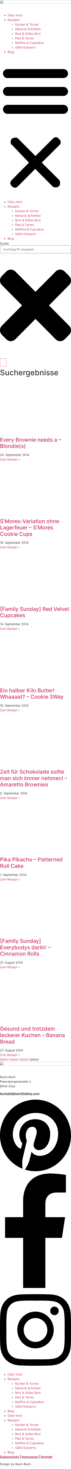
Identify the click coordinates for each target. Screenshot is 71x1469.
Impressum (30, 1457)
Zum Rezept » (10, 459)
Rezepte (13, 20)
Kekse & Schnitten (28, 29)
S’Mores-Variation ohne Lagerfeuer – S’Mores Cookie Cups (29, 527)
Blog (11, 52)
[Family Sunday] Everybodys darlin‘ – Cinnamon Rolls (25, 947)
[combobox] (35, 249)
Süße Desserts (25, 47)
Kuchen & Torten (27, 24)
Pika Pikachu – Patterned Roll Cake (31, 862)
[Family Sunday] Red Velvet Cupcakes (34, 612)
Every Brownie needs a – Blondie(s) (30, 443)
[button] (35, 127)
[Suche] (3, 362)
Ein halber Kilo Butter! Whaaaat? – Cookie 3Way (32, 693)
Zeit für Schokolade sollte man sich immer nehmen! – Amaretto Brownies (33, 778)
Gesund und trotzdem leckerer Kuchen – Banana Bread (32, 1035)
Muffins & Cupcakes (29, 43)
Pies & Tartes (24, 38)
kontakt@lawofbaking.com (20, 1093)
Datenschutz (9, 1457)
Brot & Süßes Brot (28, 33)
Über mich (15, 15)
